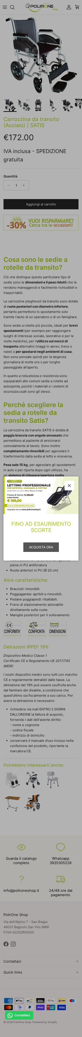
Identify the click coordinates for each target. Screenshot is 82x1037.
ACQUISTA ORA (41, 547)
